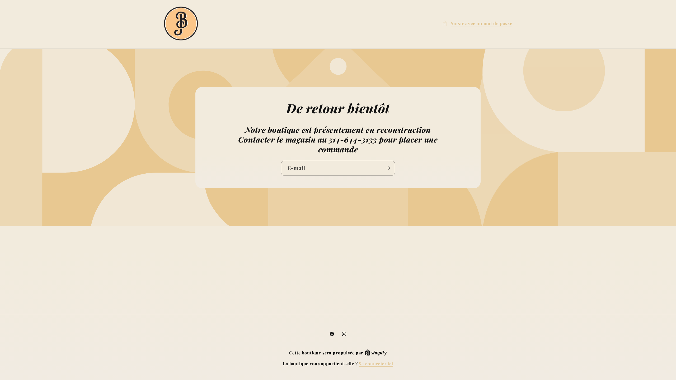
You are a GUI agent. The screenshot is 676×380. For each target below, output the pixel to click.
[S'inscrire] (388, 168)
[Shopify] (376, 352)
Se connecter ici (376, 363)
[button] (477, 23)
